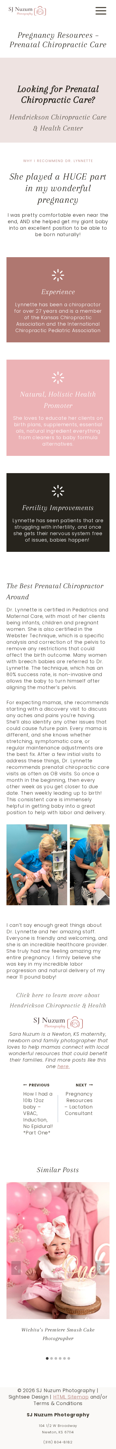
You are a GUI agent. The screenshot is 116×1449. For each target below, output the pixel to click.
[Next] (100, 1268)
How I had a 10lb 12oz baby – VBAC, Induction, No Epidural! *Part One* (38, 1109)
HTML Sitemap (71, 1397)
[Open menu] (101, 11)
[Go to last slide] (16, 1268)
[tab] (47, 1358)
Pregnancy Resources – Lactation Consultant (78, 1099)
